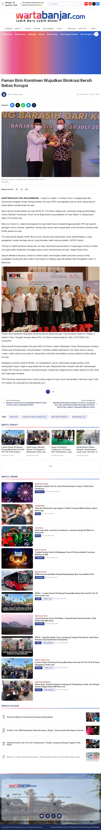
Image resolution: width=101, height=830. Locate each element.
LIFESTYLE (82, 28)
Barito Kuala (52, 34)
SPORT (60, 28)
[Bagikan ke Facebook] (12, 105)
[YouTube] (86, 3)
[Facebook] (98, 3)
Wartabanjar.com (78, 417)
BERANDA (8, 28)
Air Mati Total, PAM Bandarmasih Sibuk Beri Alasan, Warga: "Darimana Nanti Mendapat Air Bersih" (45, 730)
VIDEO (93, 28)
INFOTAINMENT (48, 28)
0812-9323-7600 (19, 805)
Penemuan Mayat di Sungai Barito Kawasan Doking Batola (30, 717)
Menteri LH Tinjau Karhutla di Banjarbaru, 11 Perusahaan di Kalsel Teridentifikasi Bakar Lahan (43, 757)
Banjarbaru (7, 34)
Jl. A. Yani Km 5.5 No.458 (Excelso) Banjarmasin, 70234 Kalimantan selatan (42, 797)
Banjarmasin (20, 34)
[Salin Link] (34, 105)
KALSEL (28, 28)
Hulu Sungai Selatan (69, 34)
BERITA (18, 28)
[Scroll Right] (96, 34)
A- (17, 189)
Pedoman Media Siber (58, 827)
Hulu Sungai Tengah (89, 34)
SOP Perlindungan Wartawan (89, 827)
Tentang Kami (73, 827)
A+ (26, 189)
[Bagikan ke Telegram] (28, 105)
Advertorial (13, 417)
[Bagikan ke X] (18, 105)
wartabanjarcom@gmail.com (70, 805)
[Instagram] (90, 3)
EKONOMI (36, 28)
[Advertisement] (50, 54)
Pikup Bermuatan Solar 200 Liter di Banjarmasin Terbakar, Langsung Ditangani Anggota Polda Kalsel (43, 744)
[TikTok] (53, 816)
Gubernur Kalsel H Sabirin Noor (34, 417)
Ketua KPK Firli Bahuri (59, 417)
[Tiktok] (94, 3)
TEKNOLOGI (71, 28)
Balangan (32, 34)
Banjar (42, 34)
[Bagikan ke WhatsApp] (23, 105)
